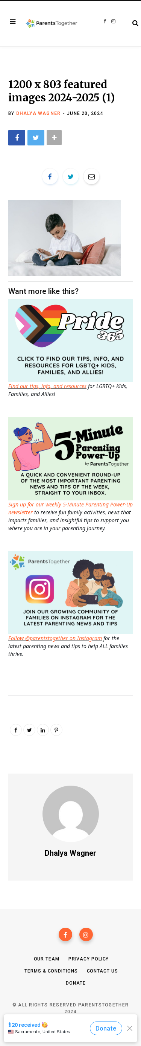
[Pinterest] (56, 730)
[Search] (131, 23)
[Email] (91, 176)
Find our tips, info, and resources (47, 386)
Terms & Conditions (50, 971)
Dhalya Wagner (38, 113)
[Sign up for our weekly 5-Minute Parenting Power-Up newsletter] (72, 339)
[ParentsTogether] (51, 24)
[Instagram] (86, 934)
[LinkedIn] (43, 730)
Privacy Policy (88, 959)
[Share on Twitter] (35, 137)
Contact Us (102, 971)
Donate (75, 983)
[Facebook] (65, 934)
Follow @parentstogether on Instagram (55, 638)
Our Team (46, 959)
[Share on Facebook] (16, 137)
